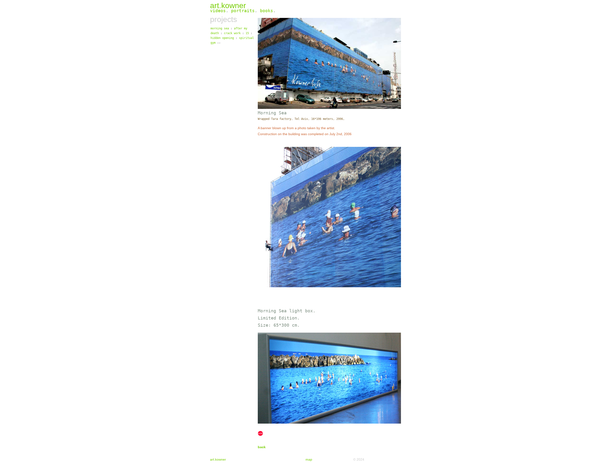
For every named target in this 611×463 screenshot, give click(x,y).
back (262, 447)
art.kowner (228, 5)
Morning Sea (220, 28)
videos (218, 10)
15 (247, 33)
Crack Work (232, 33)
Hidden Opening (222, 38)
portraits (243, 10)
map (309, 459)
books (266, 10)
